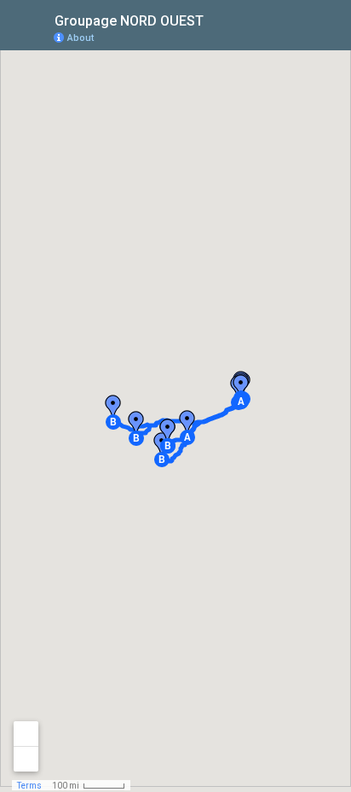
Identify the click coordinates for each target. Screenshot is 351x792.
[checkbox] (217, 19)
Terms (29, 785)
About (80, 37)
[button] (187, 437)
